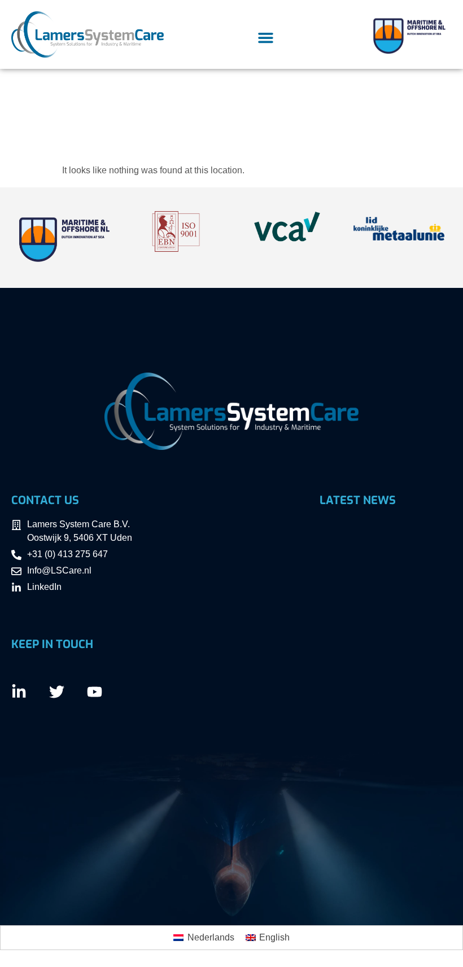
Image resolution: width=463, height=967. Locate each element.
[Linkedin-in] (19, 691)
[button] (265, 37)
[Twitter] (56, 691)
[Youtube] (94, 691)
